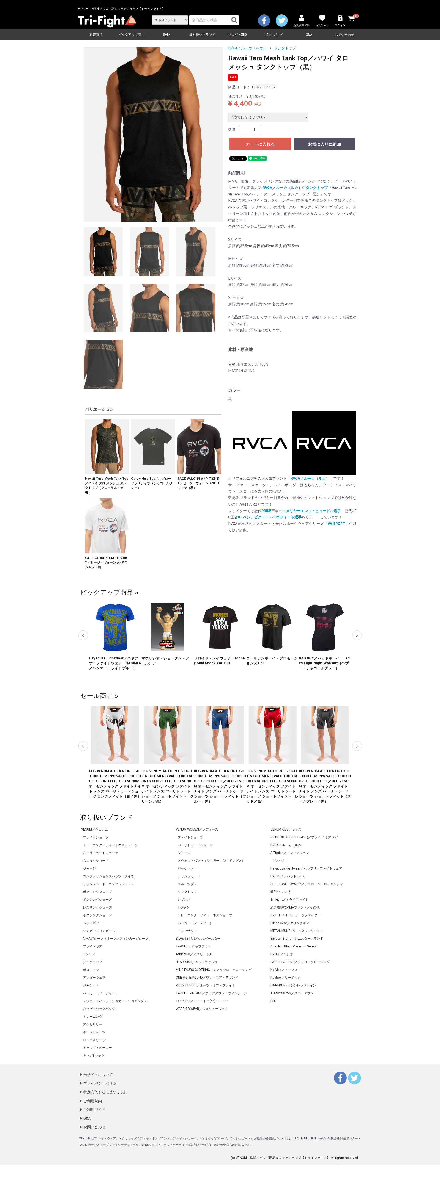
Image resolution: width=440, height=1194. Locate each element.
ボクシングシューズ (97, 899)
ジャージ (89, 868)
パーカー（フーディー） (100, 993)
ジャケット (91, 985)
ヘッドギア (91, 923)
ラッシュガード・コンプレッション (108, 884)
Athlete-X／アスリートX (193, 954)
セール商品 (96, 695)
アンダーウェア (94, 977)
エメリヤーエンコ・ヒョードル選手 (311, 511)
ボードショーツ (94, 1032)
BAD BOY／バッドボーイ (288, 876)
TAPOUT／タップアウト (193, 946)
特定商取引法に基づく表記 (105, 1092)
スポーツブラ (187, 884)
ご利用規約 (92, 1101)
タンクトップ (285, 48)
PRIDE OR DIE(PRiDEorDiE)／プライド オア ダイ (304, 837)
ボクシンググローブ (97, 892)
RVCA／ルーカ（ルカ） (247, 48)
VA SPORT (336, 523)
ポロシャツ (91, 970)
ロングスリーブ (94, 1040)
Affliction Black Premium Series (293, 946)
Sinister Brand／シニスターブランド (296, 938)
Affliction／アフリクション (289, 853)
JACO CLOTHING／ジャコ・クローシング (300, 962)
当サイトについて (98, 1074)
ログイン (340, 25)
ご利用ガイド (273, 34)
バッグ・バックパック (99, 1009)
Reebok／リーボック (285, 977)
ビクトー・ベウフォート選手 (278, 517)
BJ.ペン (244, 517)
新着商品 (95, 34)
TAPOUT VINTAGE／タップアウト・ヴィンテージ (211, 993)
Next (357, 635)
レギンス (184, 899)
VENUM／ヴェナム (94, 829)
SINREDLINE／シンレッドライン (293, 985)
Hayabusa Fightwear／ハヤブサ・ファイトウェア (306, 868)
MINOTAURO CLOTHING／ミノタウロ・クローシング (214, 970)
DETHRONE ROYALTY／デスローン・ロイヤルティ (306, 884)
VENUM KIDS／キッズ (285, 829)
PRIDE (266, 511)
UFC (273, 1001)
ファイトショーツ (96, 837)
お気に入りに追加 (324, 144)
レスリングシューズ (97, 907)
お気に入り (322, 25)
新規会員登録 (301, 25)
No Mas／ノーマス (283, 970)
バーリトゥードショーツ (100, 853)
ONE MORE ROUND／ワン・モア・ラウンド (207, 977)
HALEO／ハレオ (281, 954)
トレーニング (92, 1016)
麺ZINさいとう (280, 892)
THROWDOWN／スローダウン (292, 993)
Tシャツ (89, 954)
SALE (166, 34)
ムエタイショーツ (96, 860)
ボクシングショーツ (97, 915)
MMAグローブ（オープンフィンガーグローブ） (117, 938)
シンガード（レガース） (100, 931)
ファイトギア (92, 946)
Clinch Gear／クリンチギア (289, 923)
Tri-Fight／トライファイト (289, 899)
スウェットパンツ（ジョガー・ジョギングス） (116, 1001)
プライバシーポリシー (101, 1083)
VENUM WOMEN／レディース (197, 829)
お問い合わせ (344, 34)
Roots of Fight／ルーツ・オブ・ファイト (205, 985)
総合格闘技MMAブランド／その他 (295, 907)
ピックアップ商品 (131, 34)
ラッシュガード (189, 876)
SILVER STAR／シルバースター (198, 938)
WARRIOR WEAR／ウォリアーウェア (202, 1009)
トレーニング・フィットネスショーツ (110, 845)
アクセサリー (92, 1024)
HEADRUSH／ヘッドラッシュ (197, 962)
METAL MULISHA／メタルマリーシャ (297, 931)
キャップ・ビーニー (97, 1048)
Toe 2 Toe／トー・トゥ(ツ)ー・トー (202, 1001)
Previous (83, 635)
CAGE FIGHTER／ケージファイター (295, 915)
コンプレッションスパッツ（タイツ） (110, 876)
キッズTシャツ (93, 1055)
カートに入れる (260, 144)
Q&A (309, 34)
